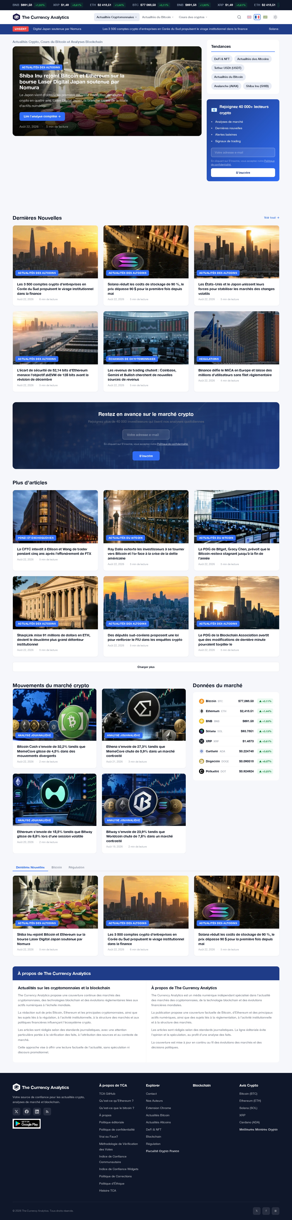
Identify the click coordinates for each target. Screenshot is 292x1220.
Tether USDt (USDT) (227, 68)
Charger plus (146, 667)
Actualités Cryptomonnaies (115, 17)
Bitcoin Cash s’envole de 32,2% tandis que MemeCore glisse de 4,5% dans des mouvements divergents (51, 751)
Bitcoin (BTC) (248, 1093)
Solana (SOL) (248, 1108)
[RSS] (47, 1111)
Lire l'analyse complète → (42, 116)
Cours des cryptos (191, 17)
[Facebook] (27, 1111)
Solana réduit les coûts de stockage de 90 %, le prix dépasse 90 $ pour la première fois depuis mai (146, 288)
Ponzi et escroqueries (36, 537)
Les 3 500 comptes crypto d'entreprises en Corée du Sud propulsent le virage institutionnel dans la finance (161, 29)
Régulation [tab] (76, 867)
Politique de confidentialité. (172, 444)
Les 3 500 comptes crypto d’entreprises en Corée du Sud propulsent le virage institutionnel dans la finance (55, 288)
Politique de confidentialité (117, 1129)
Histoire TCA (107, 1190)
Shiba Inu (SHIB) (257, 86)
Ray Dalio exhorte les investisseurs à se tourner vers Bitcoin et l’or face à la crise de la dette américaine (146, 553)
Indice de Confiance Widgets (118, 1169)
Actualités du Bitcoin (156, 17)
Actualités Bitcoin (158, 1115)
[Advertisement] (107, 178)
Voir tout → (271, 217)
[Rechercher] (239, 17)
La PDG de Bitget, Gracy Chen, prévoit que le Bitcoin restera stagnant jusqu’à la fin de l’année (234, 553)
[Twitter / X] (16, 1111)
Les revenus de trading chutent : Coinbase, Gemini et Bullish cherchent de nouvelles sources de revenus (142, 374)
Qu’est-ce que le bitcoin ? (116, 1108)
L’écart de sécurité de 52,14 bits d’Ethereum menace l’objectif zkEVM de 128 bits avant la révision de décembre (52, 374)
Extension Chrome (158, 1108)
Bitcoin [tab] (57, 867)
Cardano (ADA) (249, 1122)
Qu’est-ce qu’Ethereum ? (116, 1100)
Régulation (153, 1143)
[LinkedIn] (37, 1111)
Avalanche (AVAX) (226, 86)
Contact (151, 1093)
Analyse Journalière (34, 735)
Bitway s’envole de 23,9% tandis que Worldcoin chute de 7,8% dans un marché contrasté (139, 836)
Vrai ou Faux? (108, 1136)
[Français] (257, 17)
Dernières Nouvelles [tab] (30, 867)
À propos (105, 1115)
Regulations (209, 359)
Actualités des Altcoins (41, 67)
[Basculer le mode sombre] (275, 17)
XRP (242, 1115)
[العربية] (265, 17)
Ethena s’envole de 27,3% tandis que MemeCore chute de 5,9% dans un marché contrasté (140, 751)
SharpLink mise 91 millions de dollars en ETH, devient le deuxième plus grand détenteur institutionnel (53, 639)
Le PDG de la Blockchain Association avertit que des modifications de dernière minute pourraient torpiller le (233, 639)
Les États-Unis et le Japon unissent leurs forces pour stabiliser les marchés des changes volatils (236, 288)
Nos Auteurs (154, 1100)
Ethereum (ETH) (250, 1100)
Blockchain (153, 1136)
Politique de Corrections (115, 1176)
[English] (249, 17)
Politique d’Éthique (111, 1183)
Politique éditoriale (111, 1122)
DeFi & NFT (222, 59)
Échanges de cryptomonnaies (132, 359)
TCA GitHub (107, 1093)
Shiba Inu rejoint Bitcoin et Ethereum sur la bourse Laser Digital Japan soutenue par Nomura (71, 81)
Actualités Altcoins (158, 1122)
